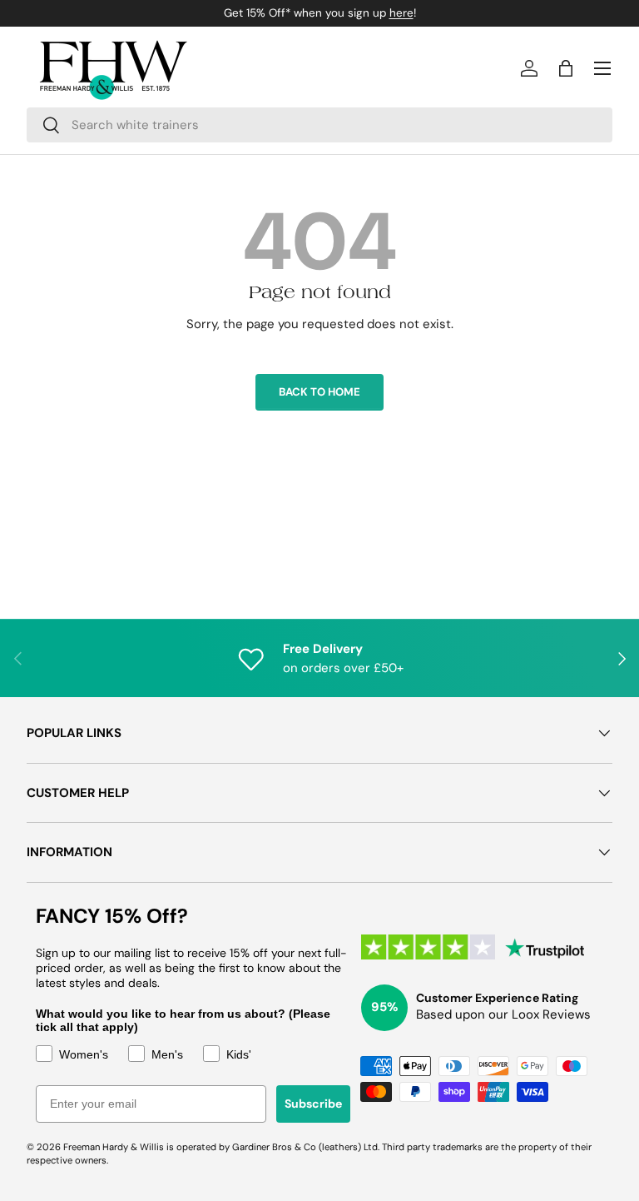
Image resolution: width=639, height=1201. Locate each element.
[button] (565, 68)
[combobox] (319, 124)
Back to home (319, 392)
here (401, 13)
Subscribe (313, 1103)
